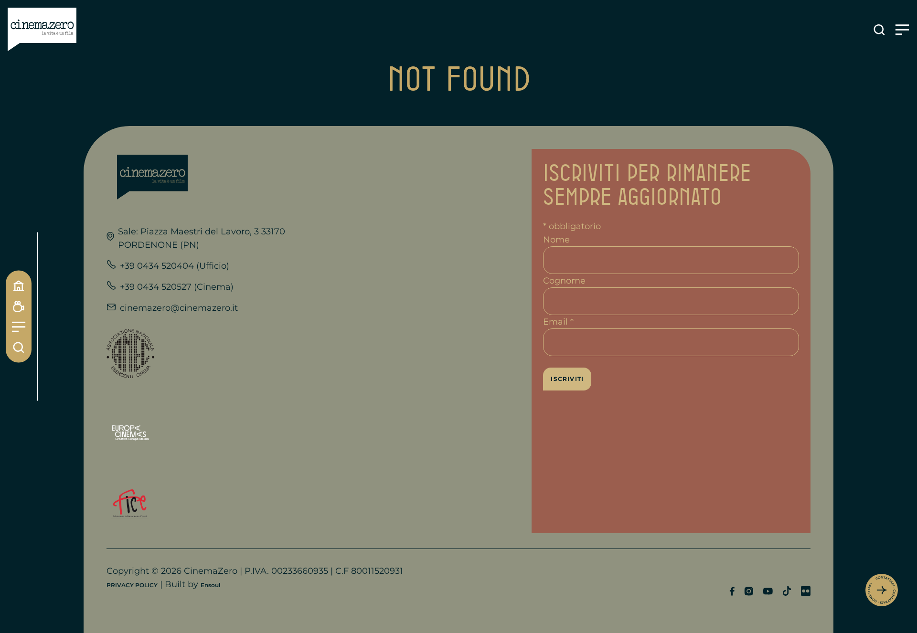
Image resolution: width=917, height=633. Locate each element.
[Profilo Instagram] (748, 591)
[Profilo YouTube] (768, 591)
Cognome (564, 280)
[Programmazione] (18, 306)
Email (558, 321)
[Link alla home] (42, 30)
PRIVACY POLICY (132, 585)
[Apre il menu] (902, 29)
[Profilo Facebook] (732, 591)
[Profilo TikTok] (786, 591)
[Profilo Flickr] (805, 591)
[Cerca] (18, 347)
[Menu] (18, 327)
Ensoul (210, 585)
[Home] (18, 286)
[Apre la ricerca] (879, 29)
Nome (556, 239)
